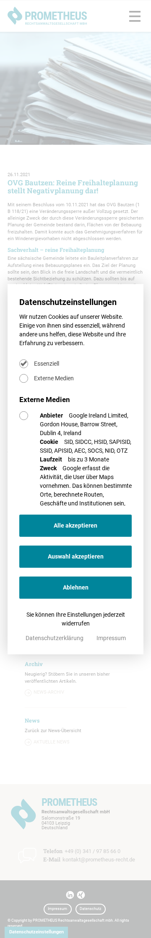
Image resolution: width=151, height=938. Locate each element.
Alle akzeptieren (75, 525)
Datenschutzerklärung (55, 638)
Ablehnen (76, 587)
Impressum (111, 638)
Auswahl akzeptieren (76, 556)
